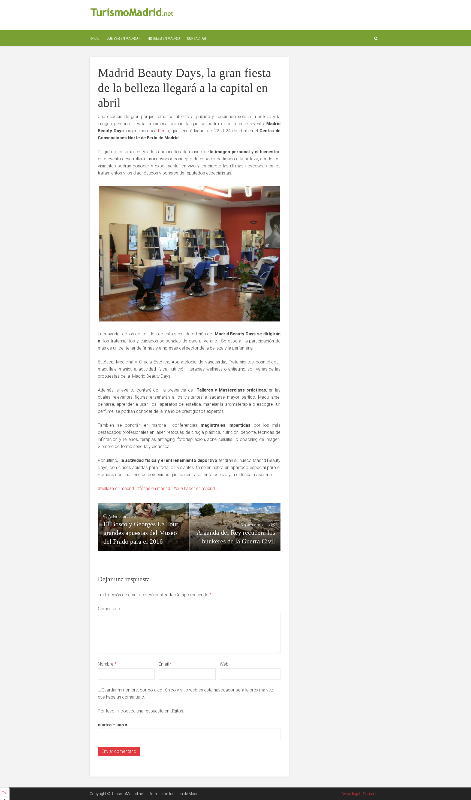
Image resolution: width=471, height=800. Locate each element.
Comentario (109, 608)
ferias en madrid (155, 488)
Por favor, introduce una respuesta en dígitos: (141, 711)
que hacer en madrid (195, 488)
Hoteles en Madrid (164, 38)
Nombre (107, 664)
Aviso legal (351, 794)
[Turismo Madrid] (132, 11)
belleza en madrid (117, 488)
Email (165, 664)
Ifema (162, 130)
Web (224, 664)
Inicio (94, 38)
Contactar (196, 38)
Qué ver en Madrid (122, 38)
